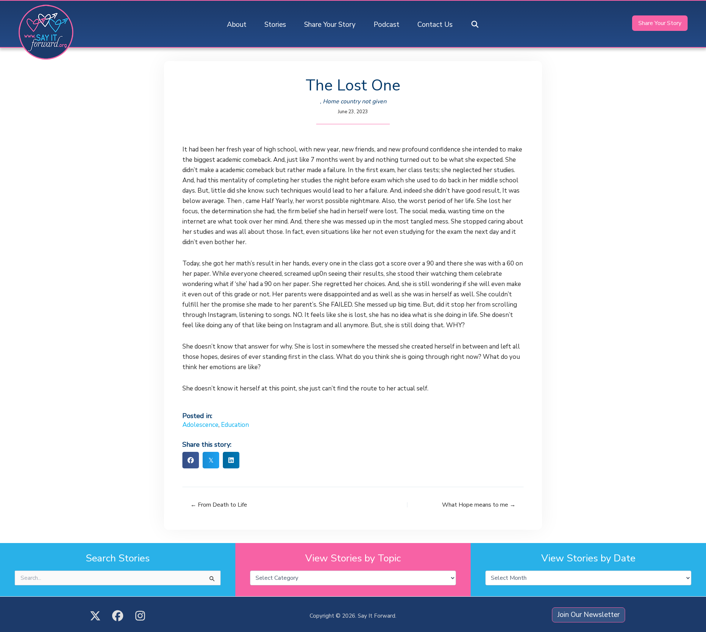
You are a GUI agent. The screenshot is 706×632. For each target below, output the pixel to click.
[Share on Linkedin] (231, 460)
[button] (475, 24)
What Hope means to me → (479, 505)
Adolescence (200, 425)
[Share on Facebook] (190, 460)
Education (235, 425)
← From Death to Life (218, 505)
